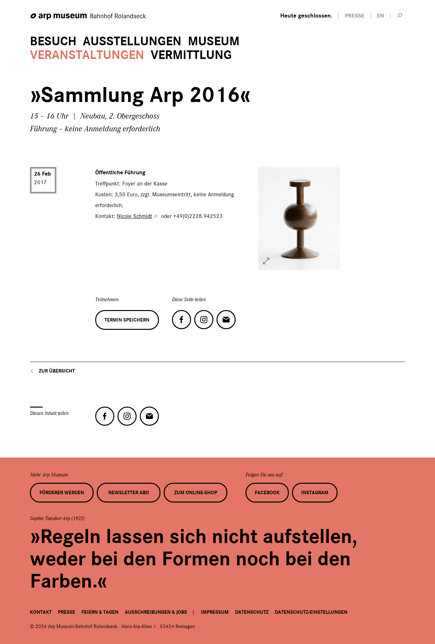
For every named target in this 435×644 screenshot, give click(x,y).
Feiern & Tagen (100, 612)
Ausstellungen (132, 41)
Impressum (215, 612)
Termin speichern (126, 320)
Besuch (53, 41)
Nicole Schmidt (134, 216)
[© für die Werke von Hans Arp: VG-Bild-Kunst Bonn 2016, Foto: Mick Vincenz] (266, 261)
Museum (213, 41)
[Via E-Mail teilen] (226, 319)
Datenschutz (251, 612)
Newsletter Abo (128, 493)
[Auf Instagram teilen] (203, 319)
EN (380, 15)
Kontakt (41, 612)
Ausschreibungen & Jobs (156, 612)
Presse (66, 612)
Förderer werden (61, 493)
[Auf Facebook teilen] (181, 319)
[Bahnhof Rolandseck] (88, 17)
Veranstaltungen (87, 54)
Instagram (314, 493)
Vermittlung (191, 54)
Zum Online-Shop (195, 493)
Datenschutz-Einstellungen (311, 612)
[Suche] (400, 15)
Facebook (267, 493)
